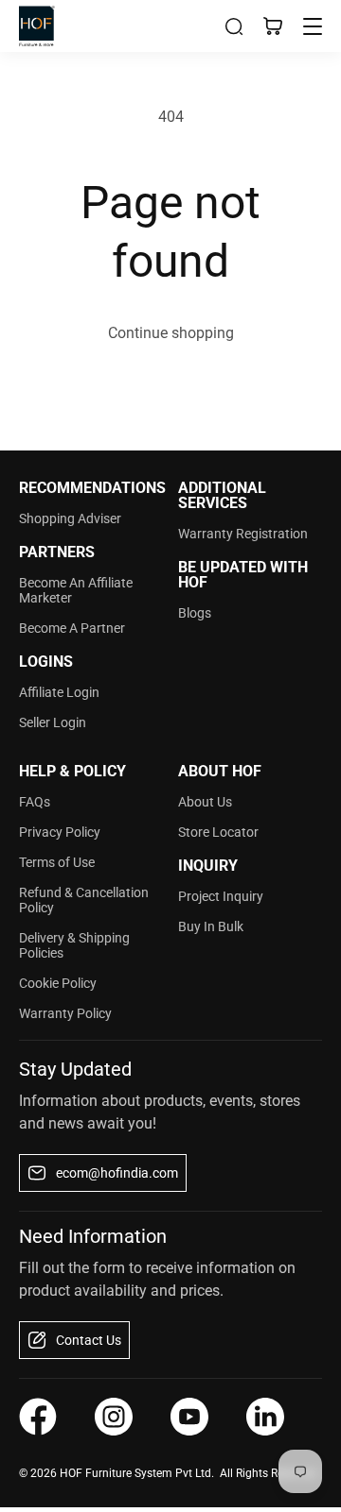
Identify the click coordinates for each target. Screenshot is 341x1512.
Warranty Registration (243, 533)
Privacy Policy (59, 832)
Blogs (194, 612)
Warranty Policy (65, 1013)
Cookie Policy (58, 983)
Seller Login (52, 722)
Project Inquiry (220, 896)
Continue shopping (171, 333)
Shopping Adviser (70, 518)
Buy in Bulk (210, 926)
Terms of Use (57, 862)
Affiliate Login (59, 692)
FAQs (34, 801)
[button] (233, 26)
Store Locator (218, 832)
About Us (205, 801)
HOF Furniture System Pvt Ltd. (137, 1473)
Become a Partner (72, 628)
